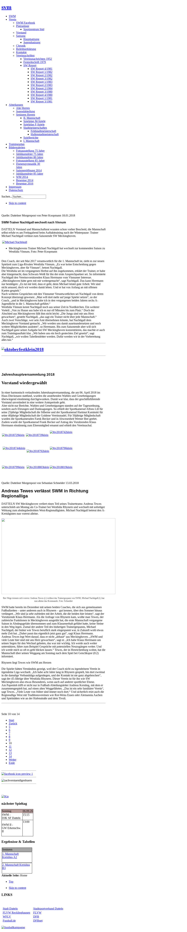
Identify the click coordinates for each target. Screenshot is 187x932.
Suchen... (6, 196)
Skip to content (17, 203)
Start (11, 720)
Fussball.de (9, 920)
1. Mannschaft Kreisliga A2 (10, 855)
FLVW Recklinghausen (16, 912)
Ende (12, 762)
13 (10, 753)
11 (10, 746)
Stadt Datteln (10, 908)
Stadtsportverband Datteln (48, 908)
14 (10, 756)
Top (11, 881)
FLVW (37, 912)
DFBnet (38, 920)
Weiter (12, 759)
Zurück (13, 723)
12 (10, 749)
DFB (36, 916)
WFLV (7, 916)
